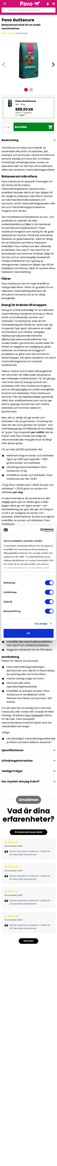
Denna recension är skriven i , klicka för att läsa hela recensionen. (29, 853)
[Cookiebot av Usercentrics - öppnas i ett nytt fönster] (41, 530)
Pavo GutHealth (34, 715)
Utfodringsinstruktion (17, 761)
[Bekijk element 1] (26, 90)
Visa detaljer (41, 623)
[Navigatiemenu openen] (5, 3)
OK (28, 633)
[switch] (49, 592)
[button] (48, 4)
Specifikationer (13, 750)
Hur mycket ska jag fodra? (21, 781)
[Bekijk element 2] (31, 90)
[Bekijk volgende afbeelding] (53, 64)
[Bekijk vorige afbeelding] (4, 64)
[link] (53, 4)
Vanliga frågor (12, 771)
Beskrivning (10, 140)
